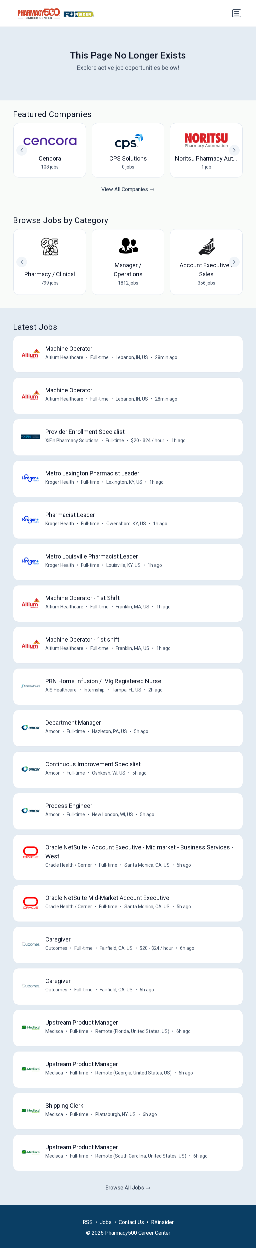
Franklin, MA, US (132, 606)
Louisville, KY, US (123, 565)
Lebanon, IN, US (132, 357)
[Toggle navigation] (236, 13)
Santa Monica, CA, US (147, 865)
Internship (94, 689)
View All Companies (125, 189)
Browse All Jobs (125, 1188)
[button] (234, 262)
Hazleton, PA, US (109, 731)
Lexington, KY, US (124, 482)
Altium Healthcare (64, 357)
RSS (88, 1222)
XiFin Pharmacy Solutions (72, 440)
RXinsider (162, 1222)
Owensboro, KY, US (126, 523)
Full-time (99, 357)
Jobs (106, 1222)
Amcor (52, 731)
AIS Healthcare (61, 689)
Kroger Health (59, 482)
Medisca (54, 1031)
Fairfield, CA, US (116, 948)
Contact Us (131, 1222)
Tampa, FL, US (126, 689)
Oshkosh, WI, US (108, 773)
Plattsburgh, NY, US (115, 1114)
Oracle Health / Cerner (68, 865)
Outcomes (56, 948)
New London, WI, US (112, 814)
